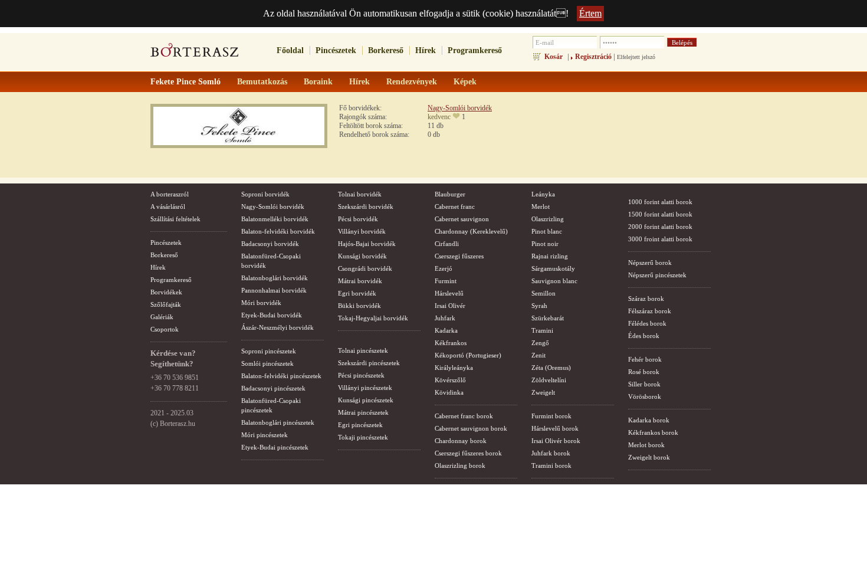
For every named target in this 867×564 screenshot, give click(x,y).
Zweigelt (543, 392)
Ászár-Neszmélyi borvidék (277, 327)
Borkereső (385, 50)
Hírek (425, 50)
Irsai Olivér (450, 305)
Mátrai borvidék (360, 280)
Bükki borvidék (359, 305)
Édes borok (643, 335)
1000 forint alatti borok (660, 201)
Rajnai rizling (549, 256)
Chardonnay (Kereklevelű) (471, 231)
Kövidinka (449, 392)
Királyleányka (454, 367)
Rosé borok (643, 371)
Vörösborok (644, 396)
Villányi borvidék (362, 231)
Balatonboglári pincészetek (277, 422)
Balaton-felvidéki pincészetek (281, 375)
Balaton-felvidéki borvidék (278, 231)
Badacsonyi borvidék (270, 243)
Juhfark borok (550, 453)
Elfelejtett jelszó (636, 57)
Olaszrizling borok (460, 465)
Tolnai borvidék (360, 194)
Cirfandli (447, 243)
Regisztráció (593, 57)
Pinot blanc (546, 231)
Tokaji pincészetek (363, 437)
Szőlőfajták (165, 304)
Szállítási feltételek (175, 218)
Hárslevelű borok (555, 428)
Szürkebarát (547, 318)
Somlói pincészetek (267, 363)
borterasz (194, 53)
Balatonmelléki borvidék (274, 218)
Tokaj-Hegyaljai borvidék (373, 318)
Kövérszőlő (450, 379)
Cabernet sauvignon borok (471, 428)
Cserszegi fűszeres (459, 256)
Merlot (540, 206)
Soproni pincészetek (268, 351)
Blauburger (450, 194)
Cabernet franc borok (464, 415)
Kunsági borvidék (362, 256)
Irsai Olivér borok (555, 440)
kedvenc (439, 117)
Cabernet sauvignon (462, 218)
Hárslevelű (449, 293)
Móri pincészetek (264, 434)
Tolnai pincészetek (363, 350)
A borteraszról (169, 194)
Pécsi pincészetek (361, 375)
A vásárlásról (167, 206)
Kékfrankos (451, 342)
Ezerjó (443, 268)
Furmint (446, 280)
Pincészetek (336, 50)
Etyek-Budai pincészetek (274, 447)
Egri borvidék (357, 293)
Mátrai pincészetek (363, 412)
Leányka (543, 194)
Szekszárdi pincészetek (369, 362)
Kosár (553, 57)
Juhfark (445, 318)
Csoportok (164, 329)
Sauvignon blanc (554, 280)
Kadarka (446, 330)
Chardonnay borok (461, 440)
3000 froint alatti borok (660, 238)
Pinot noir (545, 243)
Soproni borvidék (265, 194)
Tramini (542, 330)
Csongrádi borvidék (365, 268)
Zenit (538, 355)
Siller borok (644, 384)
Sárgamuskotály (553, 268)
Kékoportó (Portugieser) (468, 355)
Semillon (543, 293)
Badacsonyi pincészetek (273, 388)
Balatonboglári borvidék (274, 277)
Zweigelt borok (649, 457)
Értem (590, 13)
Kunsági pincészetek (365, 400)
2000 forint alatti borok (660, 226)
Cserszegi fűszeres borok (468, 453)
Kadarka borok (648, 420)
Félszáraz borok (649, 310)
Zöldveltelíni (548, 379)
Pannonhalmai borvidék (274, 290)
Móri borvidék (261, 302)
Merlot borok (646, 444)
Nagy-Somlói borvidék (460, 108)
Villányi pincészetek (365, 387)
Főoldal (290, 50)
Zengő (540, 342)
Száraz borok (646, 298)
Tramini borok (551, 465)
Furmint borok (551, 415)
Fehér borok (645, 359)
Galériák (161, 316)
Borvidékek (166, 292)
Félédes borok (647, 323)
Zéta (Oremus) (551, 367)
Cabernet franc (455, 206)
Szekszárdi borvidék (365, 206)
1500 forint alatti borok (660, 214)
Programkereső (475, 50)
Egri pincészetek (360, 424)
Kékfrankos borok (653, 432)
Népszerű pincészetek (657, 274)
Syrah (539, 305)
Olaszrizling (547, 218)
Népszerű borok (650, 262)
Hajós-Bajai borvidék (367, 243)
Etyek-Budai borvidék (271, 315)
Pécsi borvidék (358, 218)
